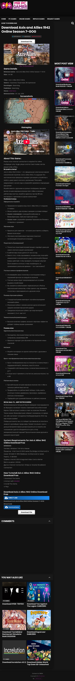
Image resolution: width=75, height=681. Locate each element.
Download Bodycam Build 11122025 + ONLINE (64, 85)
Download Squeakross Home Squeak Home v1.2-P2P (64, 232)
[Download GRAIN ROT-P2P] (65, 268)
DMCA (41, 673)
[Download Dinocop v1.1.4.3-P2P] (65, 363)
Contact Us (35, 673)
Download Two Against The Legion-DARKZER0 (37, 605)
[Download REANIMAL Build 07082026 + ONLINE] (65, 197)
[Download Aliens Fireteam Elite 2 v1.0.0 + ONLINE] (65, 98)
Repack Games (39, 19)
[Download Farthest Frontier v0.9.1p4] (65, 174)
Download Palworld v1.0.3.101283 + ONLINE (63, 326)
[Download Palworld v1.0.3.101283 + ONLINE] (65, 316)
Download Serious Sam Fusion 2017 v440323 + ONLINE (64, 449)
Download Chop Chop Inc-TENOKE (64, 397)
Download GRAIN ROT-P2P (64, 279)
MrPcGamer (38, 678)
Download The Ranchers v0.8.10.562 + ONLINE (64, 350)
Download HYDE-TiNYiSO (13, 604)
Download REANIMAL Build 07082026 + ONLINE (65, 208)
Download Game (14, 507)
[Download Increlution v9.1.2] (14, 650)
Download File (26, 41)
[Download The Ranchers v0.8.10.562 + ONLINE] (65, 339)
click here (12, 91)
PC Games (12, 19)
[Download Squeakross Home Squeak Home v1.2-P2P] (65, 220)
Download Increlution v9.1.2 (14, 662)
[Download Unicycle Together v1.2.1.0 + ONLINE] (65, 291)
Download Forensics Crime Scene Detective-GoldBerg (64, 161)
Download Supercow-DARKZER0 (36, 633)
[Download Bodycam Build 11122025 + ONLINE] (65, 74)
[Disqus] (26, 549)
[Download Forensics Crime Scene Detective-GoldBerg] (65, 149)
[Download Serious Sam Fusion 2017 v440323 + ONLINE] (65, 438)
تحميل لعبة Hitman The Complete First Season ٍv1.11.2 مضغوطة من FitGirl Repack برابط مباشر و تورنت (64, 423)
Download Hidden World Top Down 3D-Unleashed (38, 663)
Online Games (24, 19)
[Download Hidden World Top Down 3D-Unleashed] (39, 650)
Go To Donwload (26, 66)
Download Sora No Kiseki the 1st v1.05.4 (63, 256)
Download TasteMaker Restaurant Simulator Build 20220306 (12, 634)
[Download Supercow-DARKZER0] (39, 620)
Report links (37, 36)
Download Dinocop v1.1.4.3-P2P (63, 374)
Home (3, 19)
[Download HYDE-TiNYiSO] (14, 592)
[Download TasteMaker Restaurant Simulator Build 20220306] (14, 620)
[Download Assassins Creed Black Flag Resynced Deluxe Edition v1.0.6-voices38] (65, 122)
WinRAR (16, 481)
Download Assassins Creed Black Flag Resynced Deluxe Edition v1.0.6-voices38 (64, 135)
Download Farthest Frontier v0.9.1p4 (63, 185)
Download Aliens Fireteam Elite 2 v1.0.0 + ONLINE (64, 109)
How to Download (9, 23)
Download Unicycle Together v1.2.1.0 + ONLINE (63, 302)
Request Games (53, 19)
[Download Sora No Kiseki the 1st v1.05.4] (65, 245)
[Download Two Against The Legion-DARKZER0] (39, 592)
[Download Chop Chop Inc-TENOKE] (65, 386)
